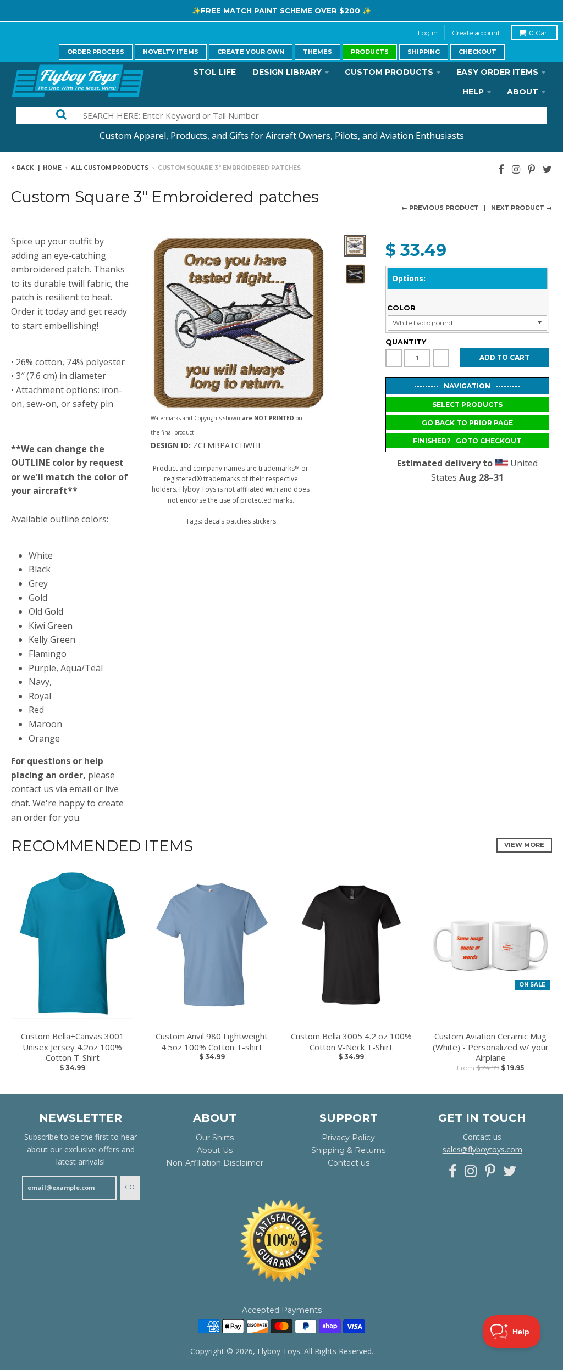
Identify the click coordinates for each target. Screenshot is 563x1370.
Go (129, 1187)
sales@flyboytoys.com (482, 1149)
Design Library (287, 72)
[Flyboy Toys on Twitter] (547, 169)
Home (52, 167)
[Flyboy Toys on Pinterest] (531, 169)
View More (524, 845)
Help (473, 92)
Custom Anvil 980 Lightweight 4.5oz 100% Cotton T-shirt (212, 1041)
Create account (476, 33)
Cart (539, 33)
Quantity (405, 341)
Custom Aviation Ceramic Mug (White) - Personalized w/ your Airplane (491, 1047)
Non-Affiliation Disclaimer (214, 1163)
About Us (215, 1150)
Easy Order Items (497, 72)
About (522, 92)
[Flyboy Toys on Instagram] (516, 169)
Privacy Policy (348, 1138)
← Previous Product (440, 207)
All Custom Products (109, 167)
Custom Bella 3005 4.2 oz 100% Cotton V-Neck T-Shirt (351, 1041)
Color (401, 307)
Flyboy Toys (278, 1351)
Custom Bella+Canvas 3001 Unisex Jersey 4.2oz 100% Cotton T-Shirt (72, 1047)
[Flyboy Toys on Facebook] (501, 169)
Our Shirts (215, 1138)
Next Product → (521, 207)
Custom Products (389, 72)
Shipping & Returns (348, 1150)
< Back (22, 167)
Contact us (348, 1163)
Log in (428, 33)
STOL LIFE (214, 72)
